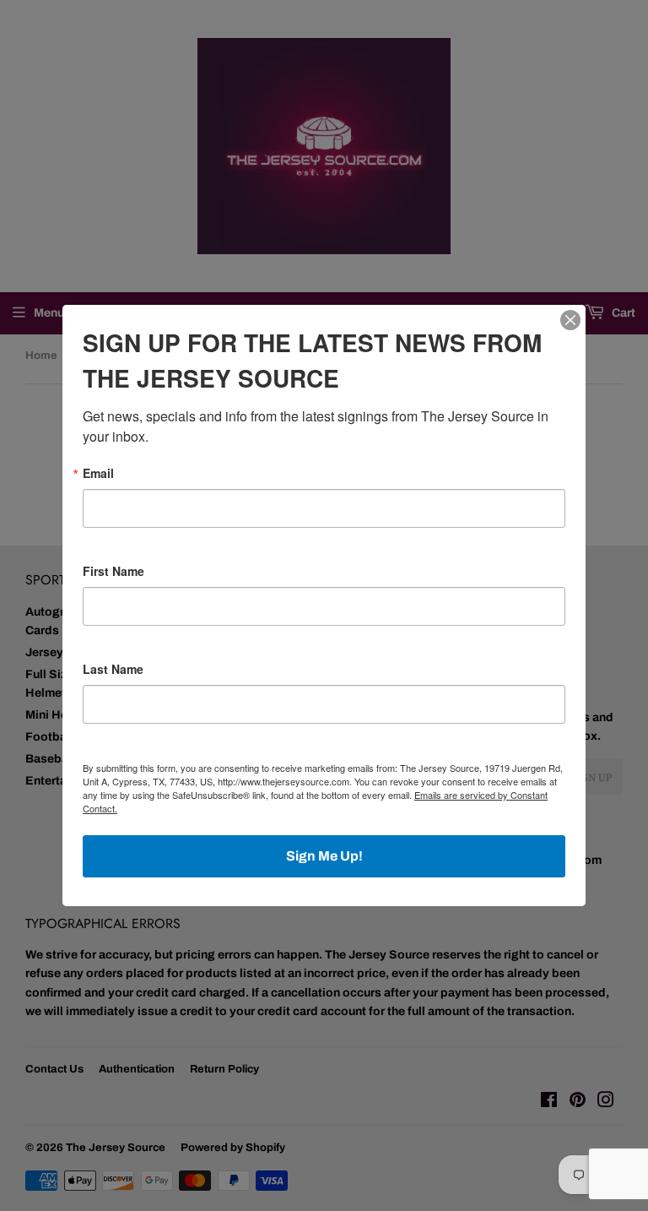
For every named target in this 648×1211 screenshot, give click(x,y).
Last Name (113, 669)
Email (98, 473)
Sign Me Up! (324, 856)
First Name (113, 571)
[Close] (570, 320)
